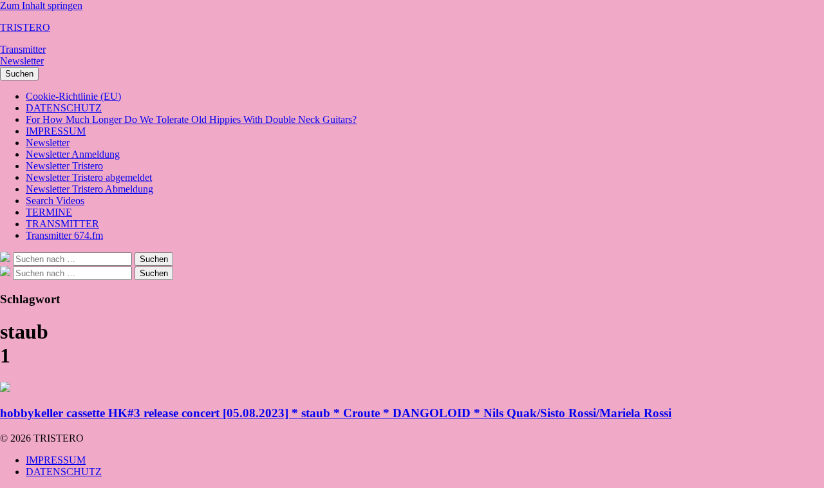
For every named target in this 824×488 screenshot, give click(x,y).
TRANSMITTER (62, 223)
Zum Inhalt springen (41, 5)
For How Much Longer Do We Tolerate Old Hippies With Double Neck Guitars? (191, 119)
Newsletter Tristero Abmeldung (89, 188)
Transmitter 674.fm (64, 235)
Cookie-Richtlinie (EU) (73, 96)
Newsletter (22, 60)
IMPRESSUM (56, 131)
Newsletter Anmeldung (73, 154)
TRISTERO (25, 27)
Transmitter (23, 49)
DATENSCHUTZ (64, 107)
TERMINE (49, 212)
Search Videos (55, 200)
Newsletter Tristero (64, 165)
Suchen (19, 74)
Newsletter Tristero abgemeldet (89, 177)
